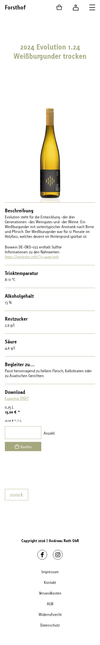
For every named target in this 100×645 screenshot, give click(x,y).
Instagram (58, 555)
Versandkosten (50, 593)
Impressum (50, 571)
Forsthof (15, 7)
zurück (16, 495)
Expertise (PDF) (16, 398)
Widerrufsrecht (50, 614)
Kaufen (26, 446)
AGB (50, 603)
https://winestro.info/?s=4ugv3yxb (32, 256)
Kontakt (50, 582)
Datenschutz (50, 625)
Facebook (42, 555)
